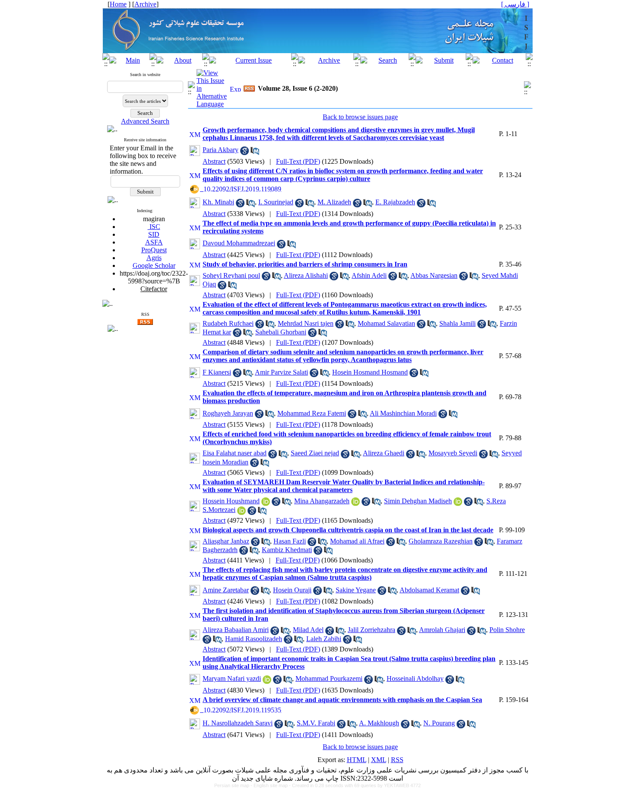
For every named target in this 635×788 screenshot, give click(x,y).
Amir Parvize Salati (281, 372)
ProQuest (154, 250)
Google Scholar (154, 265)
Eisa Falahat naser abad (235, 453)
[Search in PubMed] (255, 152)
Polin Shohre (507, 629)
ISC (154, 226)
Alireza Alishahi (306, 275)
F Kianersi (217, 372)
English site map (271, 785)
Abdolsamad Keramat (429, 590)
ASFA (154, 242)
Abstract (214, 161)
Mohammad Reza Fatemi (311, 413)
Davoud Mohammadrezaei (239, 243)
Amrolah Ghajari (442, 629)
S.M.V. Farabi (316, 723)
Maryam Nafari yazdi (232, 678)
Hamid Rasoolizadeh (253, 638)
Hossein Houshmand (231, 501)
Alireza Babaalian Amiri (236, 629)
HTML (356, 759)
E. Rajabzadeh (395, 202)
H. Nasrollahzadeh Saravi (238, 723)
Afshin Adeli (369, 275)
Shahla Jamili (457, 323)
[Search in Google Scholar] (244, 152)
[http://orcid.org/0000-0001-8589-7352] (265, 503)
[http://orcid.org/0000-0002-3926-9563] (267, 681)
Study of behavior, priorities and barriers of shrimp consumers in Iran (305, 264)
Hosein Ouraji (292, 590)
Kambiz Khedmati (287, 549)
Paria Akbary (220, 149)
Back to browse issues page (360, 117)
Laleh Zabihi (323, 638)
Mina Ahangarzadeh (321, 501)
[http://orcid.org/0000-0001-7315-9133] (458, 503)
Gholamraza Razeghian (441, 541)
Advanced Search (145, 121)
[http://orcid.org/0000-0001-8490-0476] (241, 512)
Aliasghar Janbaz (226, 541)
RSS (397, 759)
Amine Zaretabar (226, 590)
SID (153, 234)
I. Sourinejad (275, 202)
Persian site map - (234, 785)
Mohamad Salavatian (386, 323)
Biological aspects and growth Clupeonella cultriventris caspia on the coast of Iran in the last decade (348, 530)
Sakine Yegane (356, 590)
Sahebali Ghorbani (280, 332)
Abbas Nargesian (433, 275)
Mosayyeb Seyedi (453, 453)
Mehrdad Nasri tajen (305, 323)
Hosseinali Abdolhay (415, 678)
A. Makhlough (379, 723)
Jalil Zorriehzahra (371, 629)
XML (378, 759)
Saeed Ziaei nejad (315, 453)
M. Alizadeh (334, 202)
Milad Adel (308, 629)
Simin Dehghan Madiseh (418, 501)
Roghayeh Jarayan (228, 413)
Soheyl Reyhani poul (231, 275)
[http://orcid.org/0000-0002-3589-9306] (355, 503)
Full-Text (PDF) (298, 161)
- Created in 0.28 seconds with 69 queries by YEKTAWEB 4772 (355, 785)
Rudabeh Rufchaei (228, 323)
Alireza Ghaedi (383, 453)
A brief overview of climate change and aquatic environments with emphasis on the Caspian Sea (342, 699)
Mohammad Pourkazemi (328, 678)
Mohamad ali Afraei (357, 541)
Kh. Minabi (218, 202)
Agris (154, 257)
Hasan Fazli (289, 541)
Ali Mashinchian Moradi (403, 413)
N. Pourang (439, 723)
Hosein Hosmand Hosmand (370, 372)
